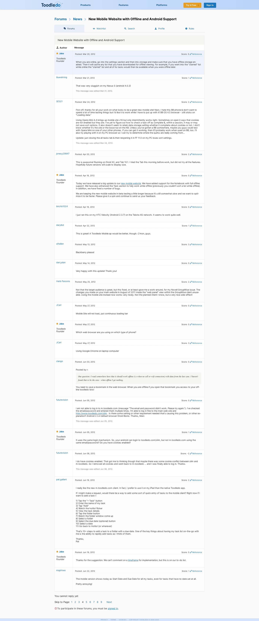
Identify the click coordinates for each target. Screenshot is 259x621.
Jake (61, 53)
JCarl (58, 305)
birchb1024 (62, 206)
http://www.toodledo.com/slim (91, 413)
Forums (61, 19)
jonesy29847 (62, 153)
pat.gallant (61, 479)
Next (109, 601)
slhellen (60, 243)
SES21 (59, 101)
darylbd (60, 225)
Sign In (210, 5)
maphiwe (60, 570)
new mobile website (131, 183)
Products (85, 5)
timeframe (133, 560)
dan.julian (60, 262)
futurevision (62, 399)
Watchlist (101, 28)
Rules (191, 28)
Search (131, 28)
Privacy (104, 620)
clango (59, 361)
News (77, 19)
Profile (161, 28)
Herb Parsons (63, 281)
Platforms (161, 5)
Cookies (123, 620)
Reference (197, 54)
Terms (113, 620)
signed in (113, 608)
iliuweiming (61, 77)
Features (123, 5)
